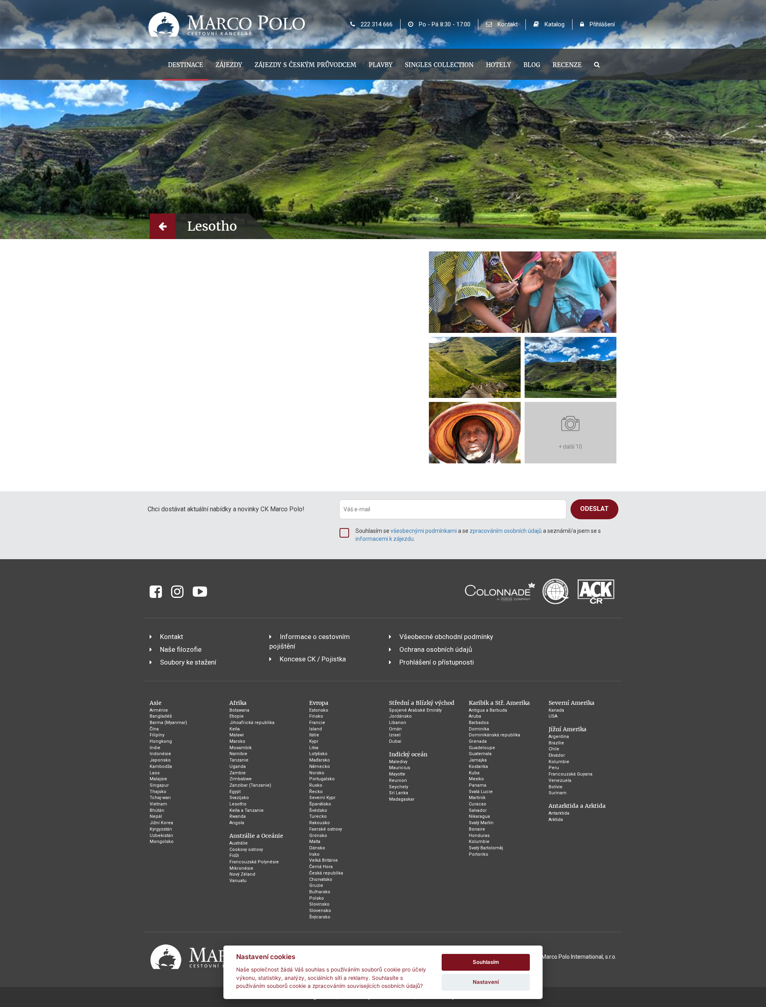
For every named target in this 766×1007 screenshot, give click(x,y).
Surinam (558, 792)
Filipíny (157, 735)
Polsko (316, 898)
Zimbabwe (240, 778)
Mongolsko (162, 841)
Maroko (237, 741)
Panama (477, 785)
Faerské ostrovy (325, 829)
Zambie (237, 773)
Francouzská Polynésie (254, 862)
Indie (155, 747)
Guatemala (480, 753)
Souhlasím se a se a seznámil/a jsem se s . (478, 535)
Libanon (397, 722)
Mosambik (240, 747)
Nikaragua (479, 816)
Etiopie (236, 716)
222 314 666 (376, 24)
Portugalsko (322, 778)
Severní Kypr (322, 797)
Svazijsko (239, 797)
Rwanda (237, 816)
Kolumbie (479, 841)
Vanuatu (238, 880)
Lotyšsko (318, 753)
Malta (314, 841)
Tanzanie (239, 760)
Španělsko (320, 804)
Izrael (395, 735)
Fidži (234, 855)
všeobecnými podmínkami (424, 531)
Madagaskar (402, 799)
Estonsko (318, 710)
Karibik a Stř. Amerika (499, 702)
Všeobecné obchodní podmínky (446, 637)
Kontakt (507, 24)
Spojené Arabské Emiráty (415, 710)
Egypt (235, 791)
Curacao (477, 804)
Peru (554, 767)
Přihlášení (601, 24)
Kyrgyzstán (161, 829)
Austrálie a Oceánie (256, 835)
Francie (317, 722)
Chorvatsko (320, 879)
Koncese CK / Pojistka (313, 659)
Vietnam (158, 804)
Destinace (185, 65)
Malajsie (158, 778)
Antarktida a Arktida (577, 805)
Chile (554, 749)
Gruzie (316, 885)
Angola (236, 822)
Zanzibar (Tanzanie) (250, 785)
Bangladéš (161, 716)
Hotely (498, 65)
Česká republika (326, 873)
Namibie (238, 753)
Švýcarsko (319, 917)
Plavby (381, 65)
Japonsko (160, 760)
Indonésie (160, 753)
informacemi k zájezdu (384, 539)
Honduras (479, 835)
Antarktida (559, 813)
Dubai (395, 741)
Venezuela (560, 780)
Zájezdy (228, 65)
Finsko (316, 716)
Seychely (398, 786)
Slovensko (320, 910)
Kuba (474, 773)
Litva (313, 747)
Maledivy (398, 761)
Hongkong (161, 741)
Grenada (478, 741)
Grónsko (318, 835)
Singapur (159, 785)
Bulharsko (319, 891)
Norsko (316, 773)
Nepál (156, 816)
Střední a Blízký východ (421, 702)
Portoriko (478, 854)
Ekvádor (557, 755)
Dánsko (317, 848)
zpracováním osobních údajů (506, 531)
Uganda (237, 766)
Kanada (556, 710)
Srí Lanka (398, 792)
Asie (156, 702)
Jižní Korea (161, 822)
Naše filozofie (180, 649)
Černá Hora (321, 866)
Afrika (238, 702)
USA (553, 716)
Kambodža (161, 766)
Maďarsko (319, 760)
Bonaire (477, 829)
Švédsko (318, 810)
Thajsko (158, 791)
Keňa (234, 729)
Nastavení (486, 982)
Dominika (479, 729)
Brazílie (556, 743)
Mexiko (476, 778)
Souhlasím (486, 962)
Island (315, 729)
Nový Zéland (242, 874)
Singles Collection (439, 65)
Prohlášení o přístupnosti (436, 662)
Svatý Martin (481, 822)
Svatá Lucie (481, 791)
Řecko (316, 791)
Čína (154, 729)
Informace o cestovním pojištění (309, 641)
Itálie (314, 735)
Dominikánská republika (494, 735)
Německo (319, 766)
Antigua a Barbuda (488, 710)
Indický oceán (408, 754)
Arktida (556, 819)
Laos (155, 773)
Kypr (313, 741)
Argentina (559, 736)
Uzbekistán (161, 835)
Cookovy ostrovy (246, 849)
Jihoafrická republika (251, 722)
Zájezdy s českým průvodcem (305, 65)
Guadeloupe (482, 747)
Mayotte (397, 774)
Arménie (159, 710)
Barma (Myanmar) (168, 722)
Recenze (567, 65)
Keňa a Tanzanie (246, 810)
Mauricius (399, 767)
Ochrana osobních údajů (435, 649)
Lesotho (238, 804)
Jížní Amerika (567, 729)
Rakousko (319, 822)
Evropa (318, 702)
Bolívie (556, 786)
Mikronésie (241, 868)
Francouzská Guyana (570, 774)
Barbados (479, 722)
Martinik (477, 797)
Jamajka (478, 760)
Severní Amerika (571, 702)
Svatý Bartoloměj (486, 848)
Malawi (236, 735)
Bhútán (157, 810)
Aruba (475, 716)
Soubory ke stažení (188, 662)
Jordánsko (400, 716)
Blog (531, 65)
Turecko (318, 816)
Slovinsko (319, 904)
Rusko (315, 785)
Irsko (314, 854)
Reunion (398, 780)
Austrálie (238, 843)
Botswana (239, 710)
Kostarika (478, 766)
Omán (395, 729)
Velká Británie (323, 860)
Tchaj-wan (160, 797)
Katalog (554, 24)
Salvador (478, 810)
